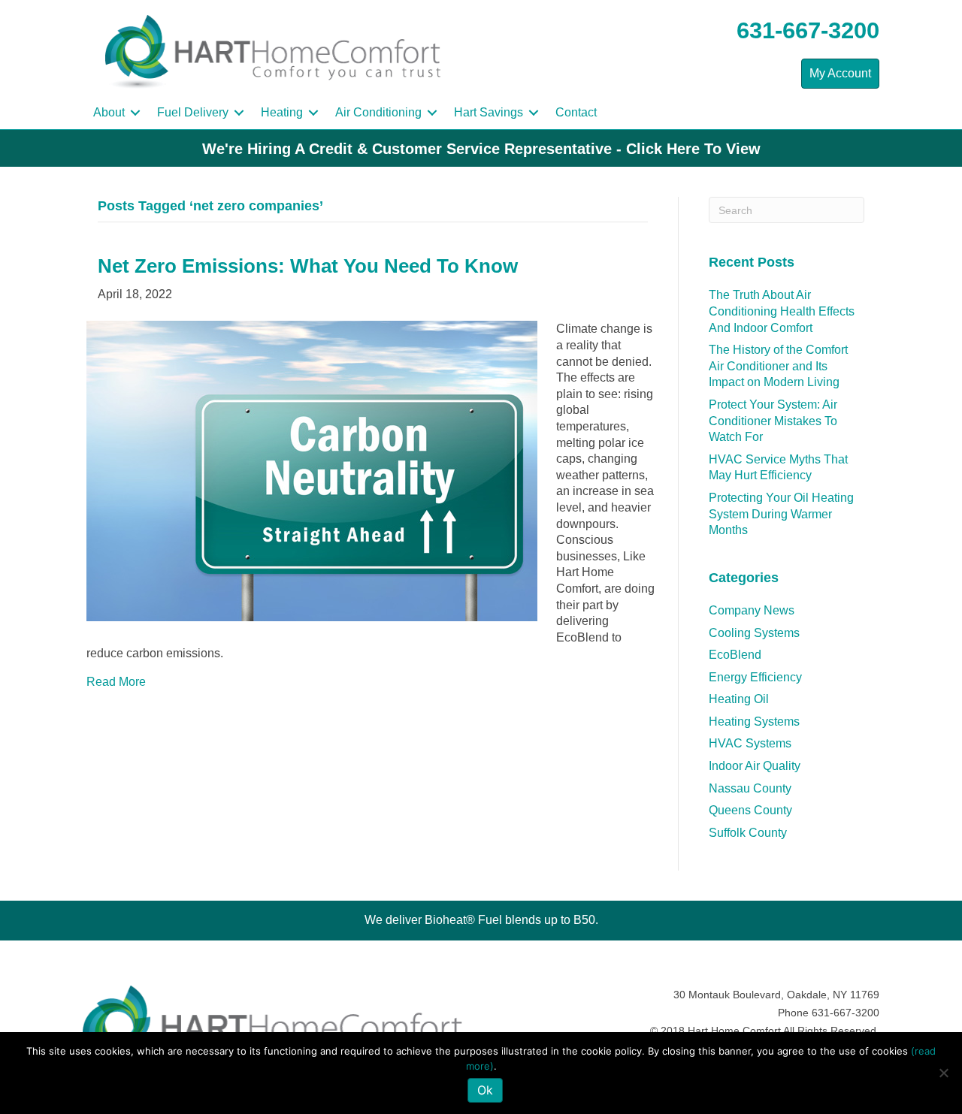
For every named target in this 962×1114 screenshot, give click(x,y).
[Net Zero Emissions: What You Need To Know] (311, 470)
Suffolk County (748, 832)
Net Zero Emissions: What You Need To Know (308, 266)
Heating (282, 112)
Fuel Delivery (192, 112)
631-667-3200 (808, 30)
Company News (751, 610)
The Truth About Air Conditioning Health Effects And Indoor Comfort (782, 311)
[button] (135, 112)
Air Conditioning (378, 112)
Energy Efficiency (755, 677)
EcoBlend (735, 654)
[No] (943, 1072)
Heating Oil (739, 699)
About (109, 112)
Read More (116, 681)
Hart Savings (488, 112)
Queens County (750, 810)
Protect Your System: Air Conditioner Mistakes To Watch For (773, 420)
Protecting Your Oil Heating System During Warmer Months (781, 513)
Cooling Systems (754, 632)
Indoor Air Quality (754, 765)
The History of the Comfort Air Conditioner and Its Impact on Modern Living (778, 365)
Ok (485, 1089)
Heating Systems (754, 721)
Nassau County (750, 788)
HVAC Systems (750, 743)
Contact (576, 112)
